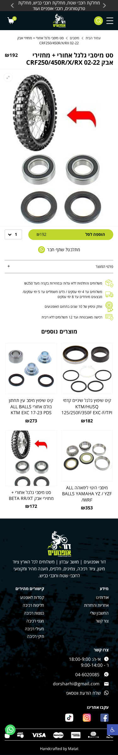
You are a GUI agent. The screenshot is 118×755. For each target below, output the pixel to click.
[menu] (109, 21)
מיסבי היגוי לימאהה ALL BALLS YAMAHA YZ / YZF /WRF (87, 494)
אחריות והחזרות (96, 605)
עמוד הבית (93, 37)
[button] (112, 729)
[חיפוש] (98, 20)
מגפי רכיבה (35, 621)
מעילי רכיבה (34, 629)
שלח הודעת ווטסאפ (83, 693)
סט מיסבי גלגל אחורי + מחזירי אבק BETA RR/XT (31, 495)
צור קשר (102, 621)
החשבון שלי (99, 613)
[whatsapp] (10, 730)
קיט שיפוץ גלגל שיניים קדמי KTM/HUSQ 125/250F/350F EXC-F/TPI (86, 406)
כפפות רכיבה (34, 613)
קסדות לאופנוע (32, 597)
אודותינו (102, 597)
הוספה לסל (71, 234)
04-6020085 (87, 674)
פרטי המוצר (104, 266)
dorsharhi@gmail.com (76, 684)
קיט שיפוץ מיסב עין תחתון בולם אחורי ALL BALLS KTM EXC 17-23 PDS (31, 406)
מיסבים (74, 37)
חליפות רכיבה (33, 605)
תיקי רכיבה (35, 636)
